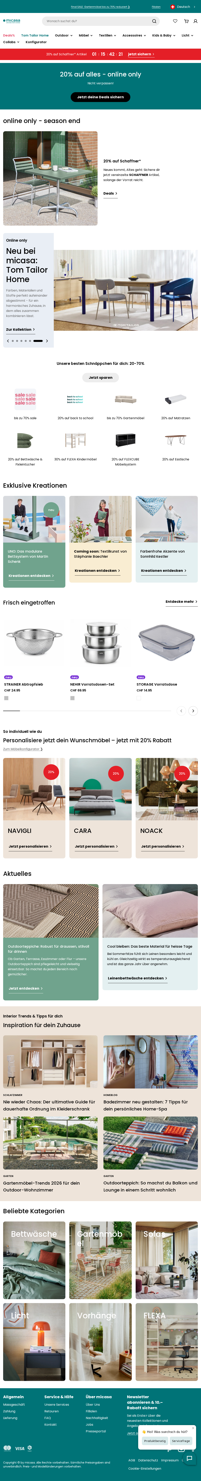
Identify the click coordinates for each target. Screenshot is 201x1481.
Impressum (170, 1460)
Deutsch (183, 7)
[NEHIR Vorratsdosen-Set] (100, 643)
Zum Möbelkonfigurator (23, 749)
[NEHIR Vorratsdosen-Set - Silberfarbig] (72, 698)
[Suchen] (154, 21)
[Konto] (195, 21)
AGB (131, 1460)
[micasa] (11, 21)
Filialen (156, 7)
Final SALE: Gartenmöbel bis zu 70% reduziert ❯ (100, 7)
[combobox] (183, 7)
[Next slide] (47, 341)
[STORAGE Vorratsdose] (167, 643)
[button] (13, 341)
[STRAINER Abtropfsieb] (34, 643)
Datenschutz (148, 1460)
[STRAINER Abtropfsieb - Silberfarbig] (6, 698)
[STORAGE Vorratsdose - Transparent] (139, 698)
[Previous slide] (8, 341)
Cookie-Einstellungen (144, 1468)
